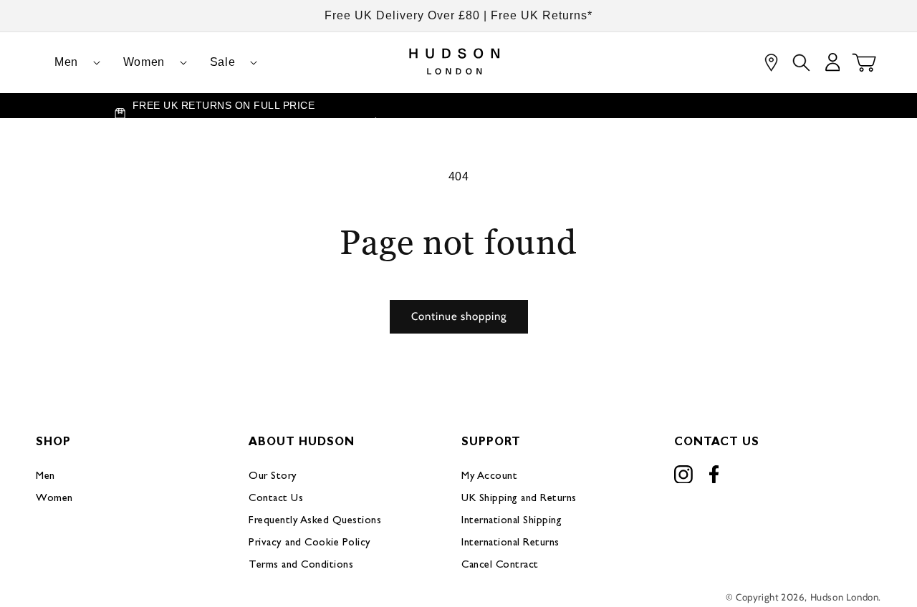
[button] (71, 62)
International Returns (510, 543)
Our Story (273, 476)
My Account (489, 476)
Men (45, 476)
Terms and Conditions (301, 565)
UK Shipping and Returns (519, 498)
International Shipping (511, 520)
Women (54, 498)
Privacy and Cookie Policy (310, 543)
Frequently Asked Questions (315, 520)
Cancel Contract (500, 565)
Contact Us (276, 498)
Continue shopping (458, 316)
